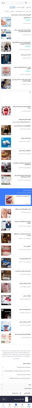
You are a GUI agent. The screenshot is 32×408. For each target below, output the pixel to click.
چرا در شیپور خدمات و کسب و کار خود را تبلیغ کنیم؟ (19, 378)
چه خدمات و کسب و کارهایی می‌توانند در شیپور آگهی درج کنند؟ (17, 371)
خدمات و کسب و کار (20, 11)
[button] (3, 3)
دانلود (3, 399)
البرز (30, 11)
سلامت (11, 11)
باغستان (6, 11)
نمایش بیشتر (17, 358)
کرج (26, 11)
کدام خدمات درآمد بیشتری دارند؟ (23, 367)
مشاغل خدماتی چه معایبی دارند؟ (23, 374)
